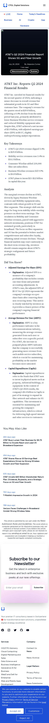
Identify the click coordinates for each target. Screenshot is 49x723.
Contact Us (32, 648)
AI (20, 20)
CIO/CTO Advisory (9, 648)
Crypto (31, 20)
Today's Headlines (37, 14)
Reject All (24, 718)
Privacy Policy (33, 672)
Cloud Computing (9, 651)
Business (8, 20)
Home (19, 14)
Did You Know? (13, 262)
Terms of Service (34, 678)
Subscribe (38, 587)
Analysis (9, 189)
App (43, 20)
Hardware (24, 26)
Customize (33, 711)
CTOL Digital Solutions (18, 5)
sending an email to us (21, 533)
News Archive (33, 658)
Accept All (15, 711)
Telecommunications (19, 71)
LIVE (8, 14)
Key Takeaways (13, 143)
